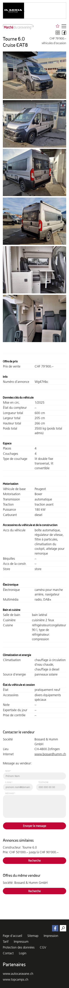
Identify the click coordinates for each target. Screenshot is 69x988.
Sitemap (32, 936)
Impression (51, 936)
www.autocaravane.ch (18, 974)
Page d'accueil (12, 936)
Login (22, 953)
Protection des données (18, 947)
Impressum (21, 942)
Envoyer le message (34, 826)
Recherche (34, 860)
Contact (8, 953)
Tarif (5, 942)
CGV (43, 947)
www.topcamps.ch (15, 979)
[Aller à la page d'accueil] (18, 26)
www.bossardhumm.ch (50, 754)
